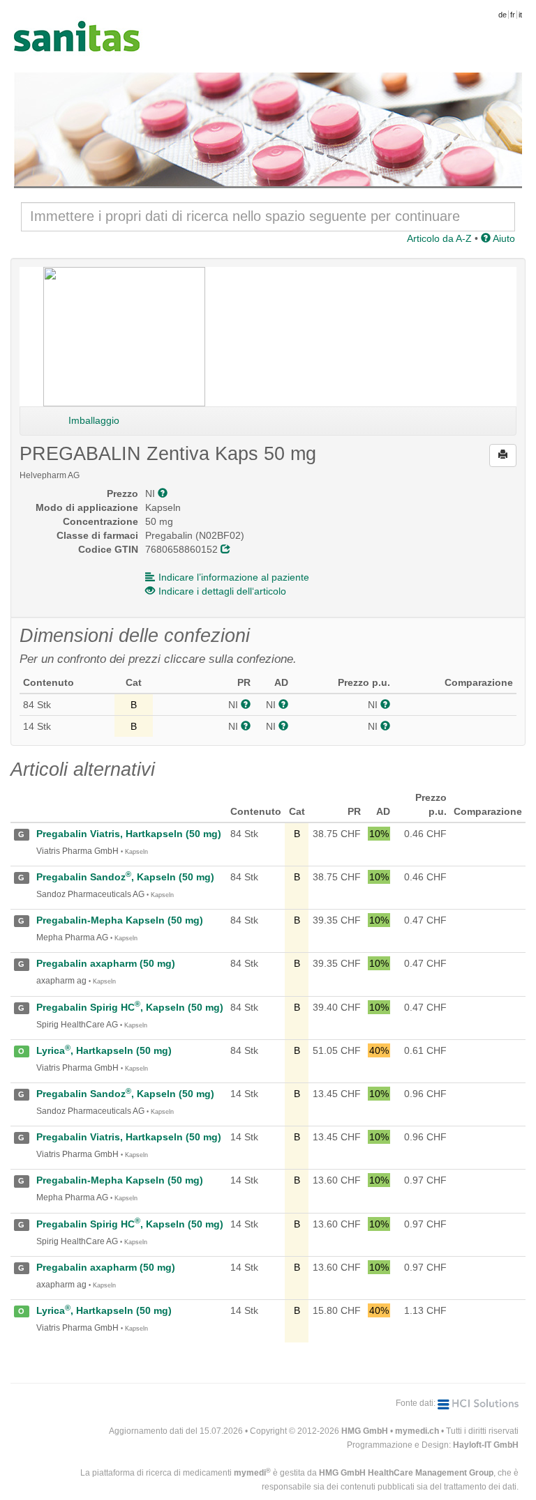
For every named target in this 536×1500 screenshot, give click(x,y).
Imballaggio (93, 420)
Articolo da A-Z (439, 238)
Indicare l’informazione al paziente (233, 577)
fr (512, 14)
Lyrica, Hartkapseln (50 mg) (104, 1050)
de (502, 14)
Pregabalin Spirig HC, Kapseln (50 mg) (129, 1007)
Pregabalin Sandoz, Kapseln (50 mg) (125, 876)
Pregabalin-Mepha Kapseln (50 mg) (119, 920)
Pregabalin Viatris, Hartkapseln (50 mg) (128, 833)
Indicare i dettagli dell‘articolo (222, 591)
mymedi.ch (417, 1431)
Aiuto (503, 238)
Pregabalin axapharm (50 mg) (105, 963)
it (520, 14)
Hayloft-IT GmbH (486, 1445)
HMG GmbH (364, 1431)
